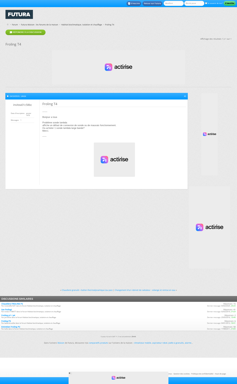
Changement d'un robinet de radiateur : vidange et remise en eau (145, 290)
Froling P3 (6, 321)
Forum (15, 24)
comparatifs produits (98, 343)
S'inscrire (134, 3)
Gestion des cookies (181, 373)
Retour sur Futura (152, 3)
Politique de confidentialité (202, 373)
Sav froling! (6, 309)
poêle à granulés (176, 343)
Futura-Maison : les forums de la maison (39, 24)
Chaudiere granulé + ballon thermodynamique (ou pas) (87, 290)
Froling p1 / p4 (8, 315)
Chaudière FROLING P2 (12, 303)
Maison (61, 343)
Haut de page (220, 373)
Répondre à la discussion (25, 32)
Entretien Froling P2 (10, 326)
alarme (188, 343)
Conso (169, 373)
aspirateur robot (159, 343)
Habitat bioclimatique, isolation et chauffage (81, 24)
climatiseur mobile (142, 343)
